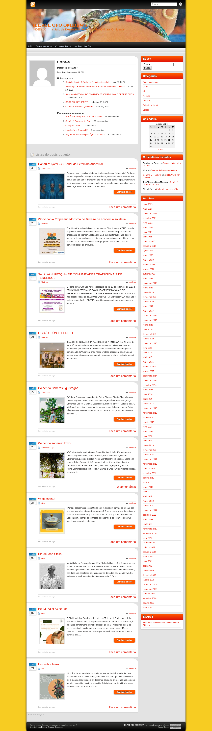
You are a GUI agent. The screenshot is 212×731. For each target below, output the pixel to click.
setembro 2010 (150, 533)
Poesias (146, 101)
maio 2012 (148, 492)
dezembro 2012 (150, 459)
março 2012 (148, 501)
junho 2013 (148, 431)
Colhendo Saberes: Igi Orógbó (79, 106)
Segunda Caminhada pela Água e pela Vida (85, 134)
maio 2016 (148, 329)
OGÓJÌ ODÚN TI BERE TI (76, 102)
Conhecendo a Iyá (44, 46)
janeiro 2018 (148, 302)
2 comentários (126, 486)
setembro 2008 (150, 598)
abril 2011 (147, 524)
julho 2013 (148, 427)
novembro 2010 (150, 529)
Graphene (157, 725)
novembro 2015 (150, 343)
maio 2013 (148, 436)
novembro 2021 (150, 213)
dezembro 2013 (150, 408)
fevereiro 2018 (149, 297)
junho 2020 (148, 255)
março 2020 (148, 260)
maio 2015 (148, 353)
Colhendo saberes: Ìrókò (54, 443)
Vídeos (146, 110)
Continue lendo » (124, 192)
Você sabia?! (46, 499)
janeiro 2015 (148, 371)
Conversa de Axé (63, 46)
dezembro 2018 (150, 283)
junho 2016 (148, 325)
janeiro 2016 (148, 339)
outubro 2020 (149, 241)
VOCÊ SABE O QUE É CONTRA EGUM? (83, 117)
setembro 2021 (150, 218)
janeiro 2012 (148, 505)
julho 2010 (148, 538)
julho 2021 (148, 223)
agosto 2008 (148, 603)
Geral (43, 503)
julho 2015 (148, 348)
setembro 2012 (150, 473)
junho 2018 (148, 288)
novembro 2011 (150, 510)
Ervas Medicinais (150, 82)
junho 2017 (148, 306)
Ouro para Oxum (72, 126)
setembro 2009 (150, 552)
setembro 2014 (150, 385)
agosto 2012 (148, 478)
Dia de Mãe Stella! (50, 554)
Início (30, 46)
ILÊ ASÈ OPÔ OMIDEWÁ (60, 25)
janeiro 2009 (148, 580)
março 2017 (148, 311)
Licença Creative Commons (51, 727)
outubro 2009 (149, 547)
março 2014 (148, 404)
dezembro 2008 (150, 584)
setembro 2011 (149, 515)
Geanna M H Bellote (152, 175)
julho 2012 (148, 482)
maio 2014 (148, 394)
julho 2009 (148, 556)
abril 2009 (147, 566)
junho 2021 (148, 227)
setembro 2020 (150, 246)
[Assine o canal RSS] (32, 4)
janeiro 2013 (148, 455)
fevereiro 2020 (149, 264)
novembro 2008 (150, 589)
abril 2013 (147, 441)
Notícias (44, 224)
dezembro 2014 (150, 376)
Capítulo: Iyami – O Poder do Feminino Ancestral (87, 82)
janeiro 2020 (148, 269)
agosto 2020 (148, 251)
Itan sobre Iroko (48, 664)
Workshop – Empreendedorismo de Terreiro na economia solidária (95, 86)
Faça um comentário (122, 207)
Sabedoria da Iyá (47, 168)
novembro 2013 (150, 413)
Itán (42, 669)
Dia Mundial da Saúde (52, 609)
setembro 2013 (150, 417)
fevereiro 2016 (149, 334)
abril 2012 (147, 496)
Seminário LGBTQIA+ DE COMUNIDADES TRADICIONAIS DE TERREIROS (99, 94)
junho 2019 (148, 278)
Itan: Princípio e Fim (82, 46)
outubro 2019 (149, 274)
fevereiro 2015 (149, 366)
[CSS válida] (175, 728)
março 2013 (148, 445)
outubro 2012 (149, 468)
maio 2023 (148, 209)
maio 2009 (148, 561)
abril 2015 (147, 357)
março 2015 (148, 362)
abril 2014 (147, 399)
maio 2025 (148, 204)
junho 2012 (148, 487)
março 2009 (148, 570)
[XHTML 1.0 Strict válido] (175, 725)
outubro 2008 (149, 594)
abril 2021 (147, 237)
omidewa (132, 168)
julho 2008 (148, 607)
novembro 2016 (150, 320)
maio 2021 (148, 232)
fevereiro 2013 (149, 450)
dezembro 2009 (150, 543)
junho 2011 (148, 519)
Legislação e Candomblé (76, 130)
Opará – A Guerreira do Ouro (78, 121)
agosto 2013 (148, 422)
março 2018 (148, 292)
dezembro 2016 (150, 315)
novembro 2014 (150, 380)
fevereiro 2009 (149, 575)
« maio (161, 149)
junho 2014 (148, 390)
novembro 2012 (150, 464)
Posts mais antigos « (36, 714)
